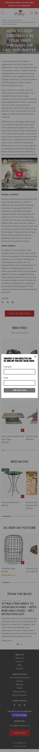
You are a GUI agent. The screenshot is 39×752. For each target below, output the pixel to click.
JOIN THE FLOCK (20, 390)
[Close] (35, 356)
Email (6, 378)
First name (8, 367)
